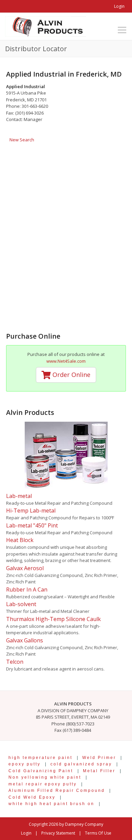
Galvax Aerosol (25, 568)
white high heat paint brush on (51, 803)
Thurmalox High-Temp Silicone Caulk (53, 619)
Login (119, 6)
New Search (21, 140)
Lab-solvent (21, 604)
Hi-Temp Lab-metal (31, 510)
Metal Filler (99, 770)
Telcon (14, 661)
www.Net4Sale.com (66, 361)
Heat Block (20, 540)
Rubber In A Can (26, 589)
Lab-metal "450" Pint (32, 525)
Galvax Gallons (24, 640)
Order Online (70, 375)
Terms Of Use (98, 833)
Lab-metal (19, 496)
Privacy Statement (58, 833)
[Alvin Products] (45, 26)
